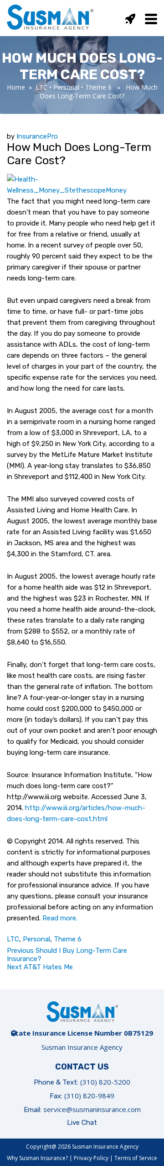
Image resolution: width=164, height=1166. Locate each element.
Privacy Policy (91, 1158)
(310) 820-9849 (89, 1095)
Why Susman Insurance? (37, 1158)
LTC (41, 87)
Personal (66, 87)
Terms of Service (135, 1158)
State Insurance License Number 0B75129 (82, 1032)
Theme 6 (98, 87)
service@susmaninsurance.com (92, 1109)
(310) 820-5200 (105, 1081)
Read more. (59, 918)
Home (16, 87)
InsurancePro (37, 136)
